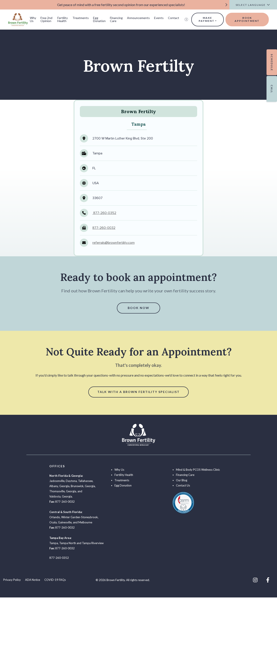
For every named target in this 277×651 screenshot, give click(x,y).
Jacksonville (56, 481)
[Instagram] (255, 580)
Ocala (53, 522)
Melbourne (85, 522)
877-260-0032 (103, 228)
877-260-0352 (104, 213)
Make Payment (206, 19)
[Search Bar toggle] (186, 19)
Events (159, 18)
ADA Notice (32, 579)
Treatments (80, 18)
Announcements (138, 18)
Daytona (71, 481)
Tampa (53, 543)
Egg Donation (99, 19)
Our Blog (181, 480)
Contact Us (183, 485)
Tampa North (67, 543)
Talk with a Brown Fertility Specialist (138, 392)
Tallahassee (85, 481)
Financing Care (116, 19)
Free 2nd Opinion (46, 19)
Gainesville (65, 522)
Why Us (33, 19)
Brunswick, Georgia (83, 486)
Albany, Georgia (59, 486)
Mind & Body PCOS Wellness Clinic (198, 469)
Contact (173, 18)
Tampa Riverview (93, 543)
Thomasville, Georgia (62, 491)
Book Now (138, 308)
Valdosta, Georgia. (61, 496)
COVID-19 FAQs (55, 579)
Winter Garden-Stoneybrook (79, 517)
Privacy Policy (12, 579)
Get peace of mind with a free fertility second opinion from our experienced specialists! (121, 5)
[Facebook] (267, 580)
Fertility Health (62, 19)
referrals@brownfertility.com (113, 243)
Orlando (54, 517)
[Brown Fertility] (18, 19)
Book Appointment (247, 19)
